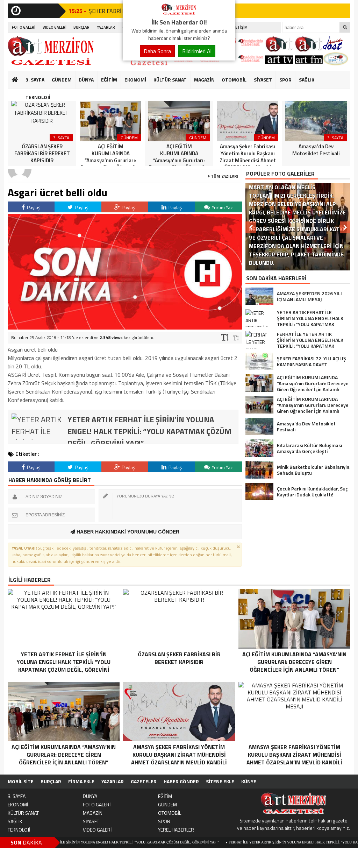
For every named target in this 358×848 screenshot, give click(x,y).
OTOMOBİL (234, 79)
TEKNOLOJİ (38, 97)
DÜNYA (86, 79)
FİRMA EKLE (81, 781)
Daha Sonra (157, 51)
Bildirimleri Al (197, 51)
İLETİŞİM (240, 27)
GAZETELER (144, 781)
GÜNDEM (62, 79)
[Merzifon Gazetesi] (179, 13)
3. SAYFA (35, 79)
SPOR (285, 79)
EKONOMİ (135, 79)
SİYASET (263, 79)
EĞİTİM (109, 79)
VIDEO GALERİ (54, 27)
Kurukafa (18, 93)
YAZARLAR (106, 27)
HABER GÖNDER (181, 781)
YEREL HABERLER (176, 829)
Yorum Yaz (222, 207)
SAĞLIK (306, 79)
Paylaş (33, 207)
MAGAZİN (204, 79)
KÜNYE (248, 781)
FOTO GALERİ (23, 27)
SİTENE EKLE (220, 781)
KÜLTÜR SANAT (170, 79)
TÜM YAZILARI (224, 176)
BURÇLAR (81, 27)
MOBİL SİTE (21, 781)
